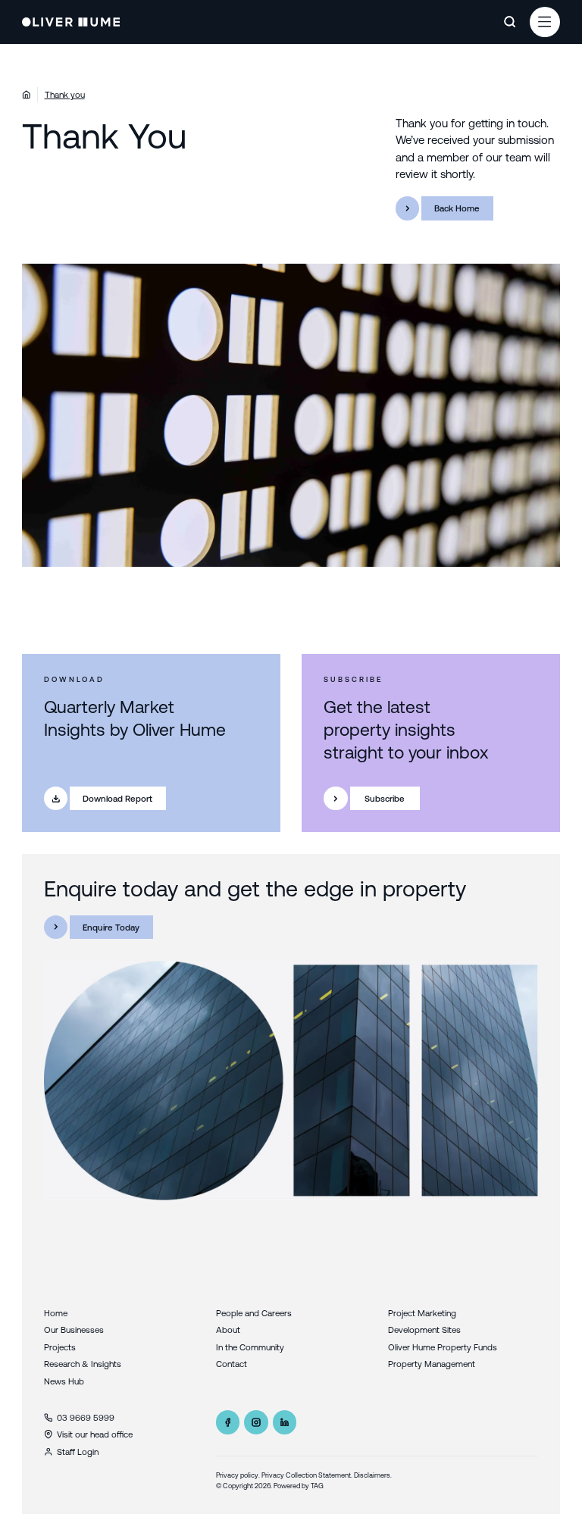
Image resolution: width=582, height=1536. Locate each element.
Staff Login (78, 1451)
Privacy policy (237, 1475)
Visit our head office (95, 1434)
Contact (231, 1364)
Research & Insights (82, 1364)
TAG (317, 1485)
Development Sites (424, 1329)
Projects (60, 1347)
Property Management (431, 1364)
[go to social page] (228, 1422)
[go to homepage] (71, 22)
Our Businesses (74, 1329)
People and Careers (254, 1313)
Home (55, 1313)
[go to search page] (510, 22)
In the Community (250, 1347)
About (228, 1329)
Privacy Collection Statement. (306, 1475)
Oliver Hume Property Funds (442, 1347)
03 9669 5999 (85, 1417)
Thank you (65, 94)
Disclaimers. (373, 1475)
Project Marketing (422, 1313)
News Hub (64, 1381)
